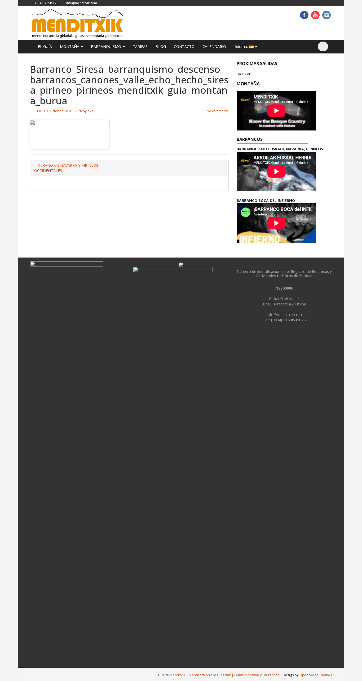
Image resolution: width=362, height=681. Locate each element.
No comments (218, 111)
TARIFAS (140, 46)
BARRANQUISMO (106, 46)
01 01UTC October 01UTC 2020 (58, 111)
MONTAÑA (70, 46)
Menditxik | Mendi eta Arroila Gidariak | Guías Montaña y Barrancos (224, 675)
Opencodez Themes (315, 675)
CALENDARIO (214, 46)
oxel (90, 111)
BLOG (161, 46)
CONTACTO (184, 46)
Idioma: (241, 46)
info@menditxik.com (81, 3)
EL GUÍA (45, 46)
